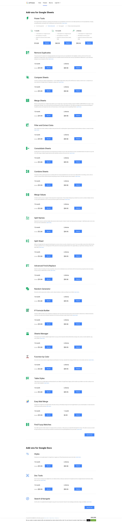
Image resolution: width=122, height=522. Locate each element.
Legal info (57, 2)
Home (39, 2)
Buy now (47, 43)
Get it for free (89, 434)
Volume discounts (51, 26)
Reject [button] (88, 520)
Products (45, 2)
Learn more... (64, 23)
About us (51, 2)
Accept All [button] (93, 520)
